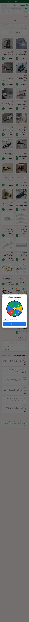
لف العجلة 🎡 (14, 324)
